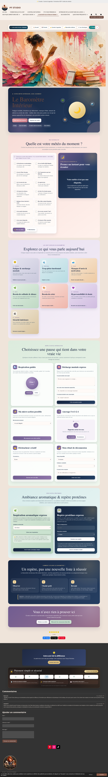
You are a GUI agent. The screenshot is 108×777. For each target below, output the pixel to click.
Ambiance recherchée (18, 524)
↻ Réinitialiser (31, 229)
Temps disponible (61, 456)
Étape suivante (71, 437)
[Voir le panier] (101, 14)
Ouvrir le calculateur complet (75, 549)
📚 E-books (44, 27)
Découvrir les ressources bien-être (60, 622)
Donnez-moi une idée (32, 477)
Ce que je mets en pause (62, 469)
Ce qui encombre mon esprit (63, 375)
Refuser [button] (91, 774)
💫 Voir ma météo (19, 229)
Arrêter (36, 392)
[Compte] (91, 14)
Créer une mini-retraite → (18, 305)
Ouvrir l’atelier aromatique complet (32, 549)
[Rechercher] (96, 14)
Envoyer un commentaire (10, 741)
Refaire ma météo (42, 622)
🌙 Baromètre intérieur (69, 27)
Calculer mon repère (76, 539)
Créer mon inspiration (32, 532)
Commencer (29, 392)
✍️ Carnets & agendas (55, 27)
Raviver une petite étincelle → (78, 279)
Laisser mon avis (54, 662)
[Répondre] (103, 696)
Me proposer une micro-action (32, 438)
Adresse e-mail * (6, 722)
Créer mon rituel (76, 477)
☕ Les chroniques (82, 27)
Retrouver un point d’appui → (19, 331)
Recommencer (80, 437)
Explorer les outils (35, 120)
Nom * (3, 715)
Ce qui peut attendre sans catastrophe (65, 394)
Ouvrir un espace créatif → (48, 305)
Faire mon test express (20, 120)
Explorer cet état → (46, 279)
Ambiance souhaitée (61, 463)
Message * (4, 729)
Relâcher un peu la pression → (20, 279)
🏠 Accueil (36, 27)
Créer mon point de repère (76, 402)
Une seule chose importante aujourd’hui (66, 387)
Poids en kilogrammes (62, 524)
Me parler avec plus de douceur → (78, 305)
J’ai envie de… (16, 456)
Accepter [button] (102, 774)
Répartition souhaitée (62, 531)
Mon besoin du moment (18, 420)
